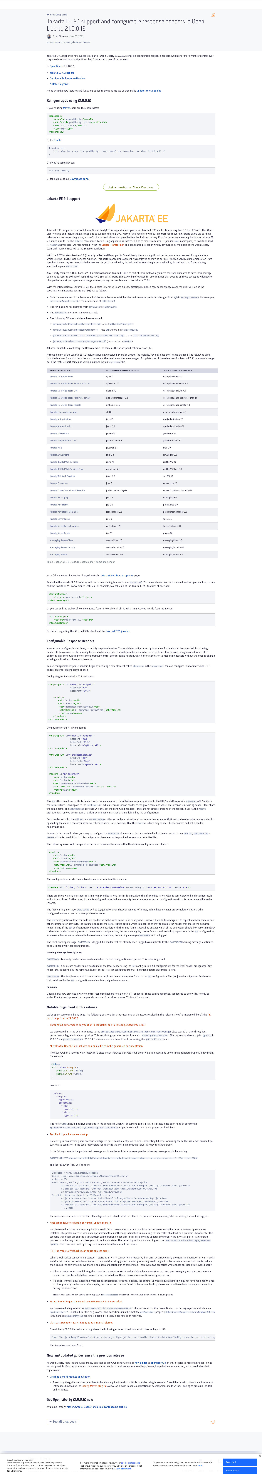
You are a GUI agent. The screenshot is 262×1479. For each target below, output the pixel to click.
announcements (54, 42)
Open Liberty (57, 66)
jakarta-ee (76, 42)
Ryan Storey (59, 36)
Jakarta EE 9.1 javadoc (118, 631)
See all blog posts (58, 14)
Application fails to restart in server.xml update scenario (81, 1222)
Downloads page (79, 178)
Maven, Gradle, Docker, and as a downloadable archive (97, 1406)
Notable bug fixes (59, 84)
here (200, 1465)
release (66, 42)
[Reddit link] (213, 15)
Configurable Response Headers (67, 78)
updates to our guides (149, 90)
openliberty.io (158, 1362)
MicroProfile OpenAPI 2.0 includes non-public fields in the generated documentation (96, 1046)
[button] (260, 1456)
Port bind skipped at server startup (69, 1134)
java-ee (86, 42)
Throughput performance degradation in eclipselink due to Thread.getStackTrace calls (98, 1025)
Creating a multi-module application (70, 1376)
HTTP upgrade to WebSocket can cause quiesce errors (79, 1251)
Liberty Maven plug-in (94, 1386)
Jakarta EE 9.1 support (62, 72)
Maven (66, 108)
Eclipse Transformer (113, 244)
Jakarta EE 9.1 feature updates (117, 575)
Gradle (57, 140)
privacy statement (122, 1468)
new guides (141, 1362)
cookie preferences (130, 1462)
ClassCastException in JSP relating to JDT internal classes (81, 1322)
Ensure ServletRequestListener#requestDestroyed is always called (86, 1301)
